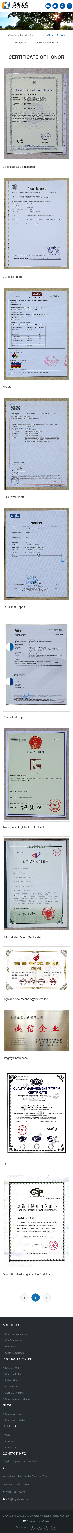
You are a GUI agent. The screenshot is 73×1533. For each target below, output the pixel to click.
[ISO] (36, 1112)
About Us (11, 1324)
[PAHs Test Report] (36, 553)
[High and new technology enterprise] (36, 969)
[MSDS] (36, 333)
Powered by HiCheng (38, 1521)
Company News (13, 1413)
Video (8, 1435)
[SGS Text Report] (36, 443)
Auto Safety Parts (14, 1392)
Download (10, 1441)
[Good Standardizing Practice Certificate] (36, 1221)
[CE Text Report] (36, 223)
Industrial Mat (12, 1380)
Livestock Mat (12, 1386)
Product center (17, 1358)
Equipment (21, 42)
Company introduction (20, 35)
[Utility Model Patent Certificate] (36, 884)
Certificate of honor (54, 35)
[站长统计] (24, 1521)
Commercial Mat (13, 1374)
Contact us (10, 1447)
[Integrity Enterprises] (36, 1030)
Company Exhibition (15, 1420)
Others (9, 1425)
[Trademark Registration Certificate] (36, 774)
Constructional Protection (18, 1399)
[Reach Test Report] (36, 664)
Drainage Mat (12, 1367)
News (7, 1404)
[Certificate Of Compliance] (36, 113)
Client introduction (47, 42)
